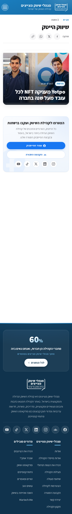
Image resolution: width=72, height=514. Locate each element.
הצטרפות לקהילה (51, 486)
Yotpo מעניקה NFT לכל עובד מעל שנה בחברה (40, 94)
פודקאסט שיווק (25, 465)
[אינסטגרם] (53, 164)
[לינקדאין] (44, 164)
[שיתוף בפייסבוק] (57, 36)
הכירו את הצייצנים (23, 451)
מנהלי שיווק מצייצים (36, 5)
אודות (58, 451)
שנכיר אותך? (26, 458)
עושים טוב (27, 486)
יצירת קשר (55, 499)
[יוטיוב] (18, 164)
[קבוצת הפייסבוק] (55, 430)
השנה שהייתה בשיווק (22, 493)
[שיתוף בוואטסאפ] (41, 36)
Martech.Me (26, 499)
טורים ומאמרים (25, 479)
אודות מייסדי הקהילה (50, 458)
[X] (36, 164)
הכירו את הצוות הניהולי (49, 465)
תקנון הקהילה (54, 506)
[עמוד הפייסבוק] (65, 430)
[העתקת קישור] (33, 36)
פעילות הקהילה (53, 472)
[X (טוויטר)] (26, 430)
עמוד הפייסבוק (34, 145)
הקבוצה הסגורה (34, 154)
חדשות (60, 83)
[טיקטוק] (27, 164)
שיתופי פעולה (54, 479)
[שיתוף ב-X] (49, 36)
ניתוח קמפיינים (25, 472)
